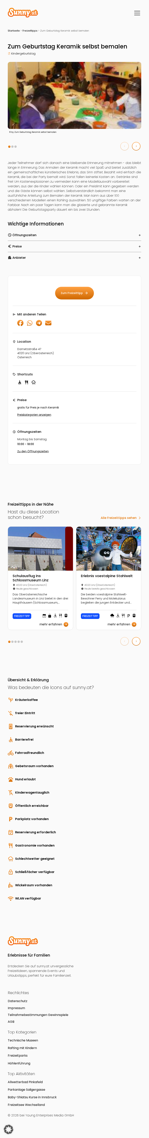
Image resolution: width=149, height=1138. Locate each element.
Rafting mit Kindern (22, 1048)
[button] (9, 146)
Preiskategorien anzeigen (34, 415)
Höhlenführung (19, 1063)
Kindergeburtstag (23, 53)
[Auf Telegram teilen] (39, 325)
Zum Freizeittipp (74, 293)
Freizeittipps (30, 30)
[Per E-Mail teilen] (48, 325)
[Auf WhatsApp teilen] (30, 325)
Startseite (14, 30)
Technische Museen (23, 1040)
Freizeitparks (18, 1055)
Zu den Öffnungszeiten (33, 451)
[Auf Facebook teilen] (20, 325)
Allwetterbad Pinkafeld (25, 1082)
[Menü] (137, 13)
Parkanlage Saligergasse (26, 1089)
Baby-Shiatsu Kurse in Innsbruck (32, 1097)
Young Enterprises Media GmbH (49, 1115)
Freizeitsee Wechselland (26, 1105)
